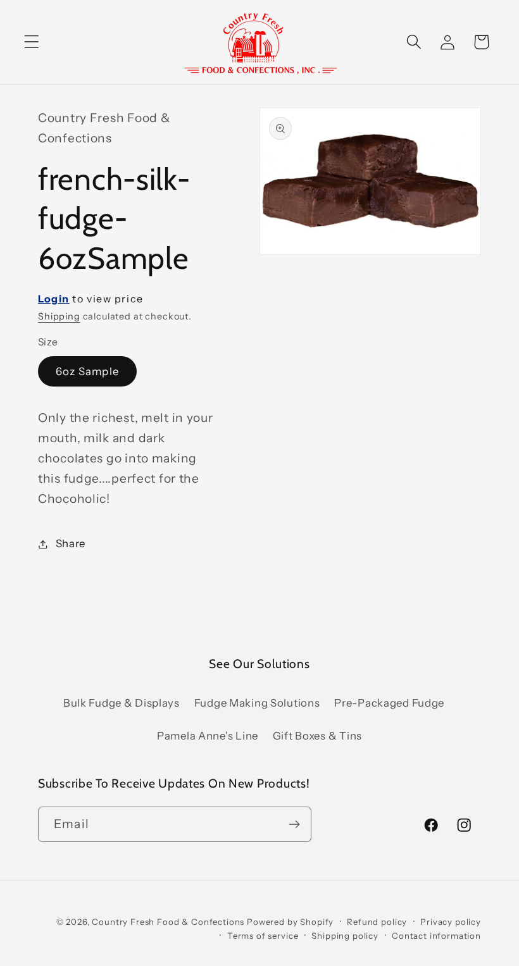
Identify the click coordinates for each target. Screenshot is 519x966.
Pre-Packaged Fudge (389, 703)
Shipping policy (344, 936)
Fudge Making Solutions (257, 703)
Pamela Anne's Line (207, 735)
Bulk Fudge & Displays (121, 703)
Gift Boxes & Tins (317, 735)
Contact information (436, 936)
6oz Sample (87, 371)
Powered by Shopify (290, 922)
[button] (32, 42)
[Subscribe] (294, 824)
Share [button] (70, 543)
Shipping (59, 316)
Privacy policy (450, 922)
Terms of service (262, 936)
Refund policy (377, 922)
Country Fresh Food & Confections (168, 922)
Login (54, 298)
